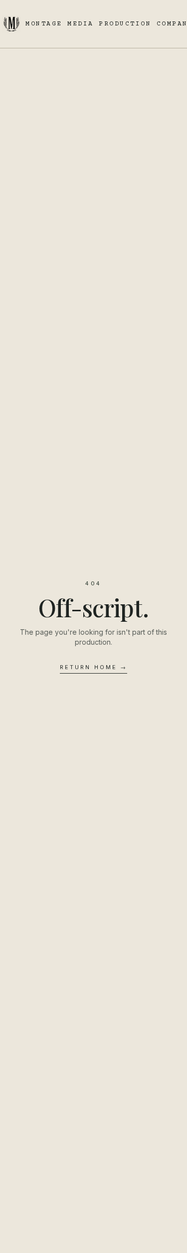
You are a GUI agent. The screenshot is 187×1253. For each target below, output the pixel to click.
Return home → (93, 667)
